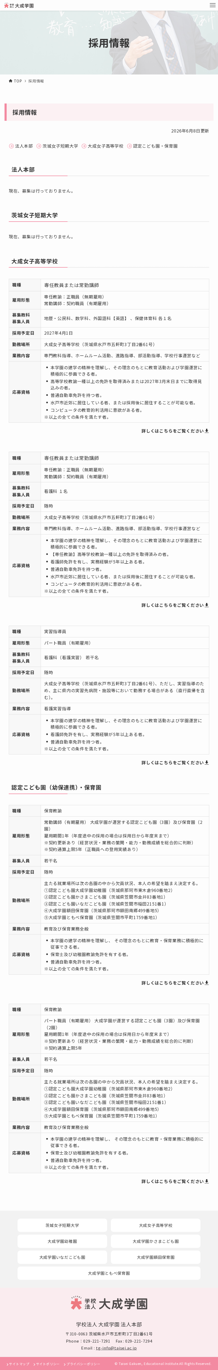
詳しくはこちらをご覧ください (172, 430)
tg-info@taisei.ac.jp (116, 1348)
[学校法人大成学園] (18, 5)
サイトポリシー (48, 1363)
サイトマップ (19, 1363)
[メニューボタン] (212, 5)
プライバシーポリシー (83, 1363)
